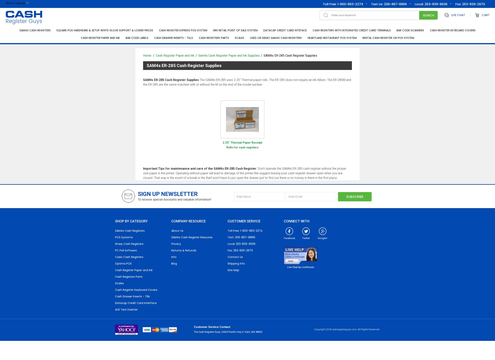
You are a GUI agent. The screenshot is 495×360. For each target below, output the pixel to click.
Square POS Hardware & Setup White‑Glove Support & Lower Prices (104, 30)
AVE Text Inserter (126, 309)
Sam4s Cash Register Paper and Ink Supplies (229, 55)
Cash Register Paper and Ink (100, 38)
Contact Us (235, 257)
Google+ (322, 238)
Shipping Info (236, 264)
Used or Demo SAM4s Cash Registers (276, 38)
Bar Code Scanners (410, 30)
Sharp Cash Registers (129, 244)
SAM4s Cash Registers (35, 30)
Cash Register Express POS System (183, 30)
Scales (239, 38)
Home (147, 55)
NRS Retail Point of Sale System (235, 30)
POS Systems (124, 237)
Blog (174, 264)
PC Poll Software (126, 250)
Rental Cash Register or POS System (388, 38)
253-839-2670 (473, 4)
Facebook (289, 238)
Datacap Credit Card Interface (136, 303)
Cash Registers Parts (214, 38)
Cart (486, 15)
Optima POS (123, 264)
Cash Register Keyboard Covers (452, 30)
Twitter (306, 238)
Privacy (176, 244)
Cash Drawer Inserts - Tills (173, 38)
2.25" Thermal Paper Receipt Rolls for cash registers (242, 145)
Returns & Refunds (183, 250)
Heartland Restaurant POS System (332, 38)
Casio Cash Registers (129, 257)
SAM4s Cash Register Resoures (192, 237)
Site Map (233, 270)
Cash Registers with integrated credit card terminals (352, 30)
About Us (177, 231)
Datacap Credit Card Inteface (285, 30)
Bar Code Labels (137, 38)
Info (174, 257)
